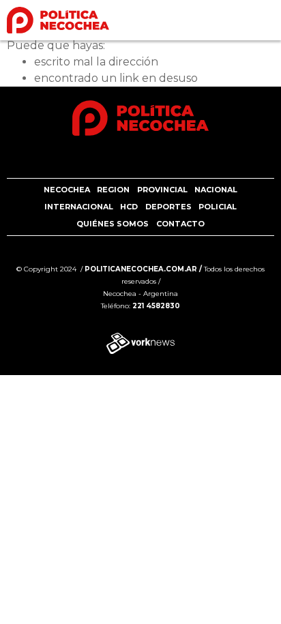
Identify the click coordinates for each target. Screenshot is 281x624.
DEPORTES (168, 206)
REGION (113, 189)
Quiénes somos (112, 223)
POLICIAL (217, 206)
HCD (129, 206)
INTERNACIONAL (78, 206)
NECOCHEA (67, 189)
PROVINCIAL (162, 189)
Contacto (180, 223)
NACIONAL (215, 189)
